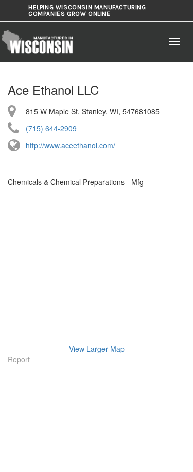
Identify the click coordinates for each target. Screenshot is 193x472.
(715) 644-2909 (51, 128)
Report (19, 359)
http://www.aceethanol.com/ (70, 145)
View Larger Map (97, 349)
